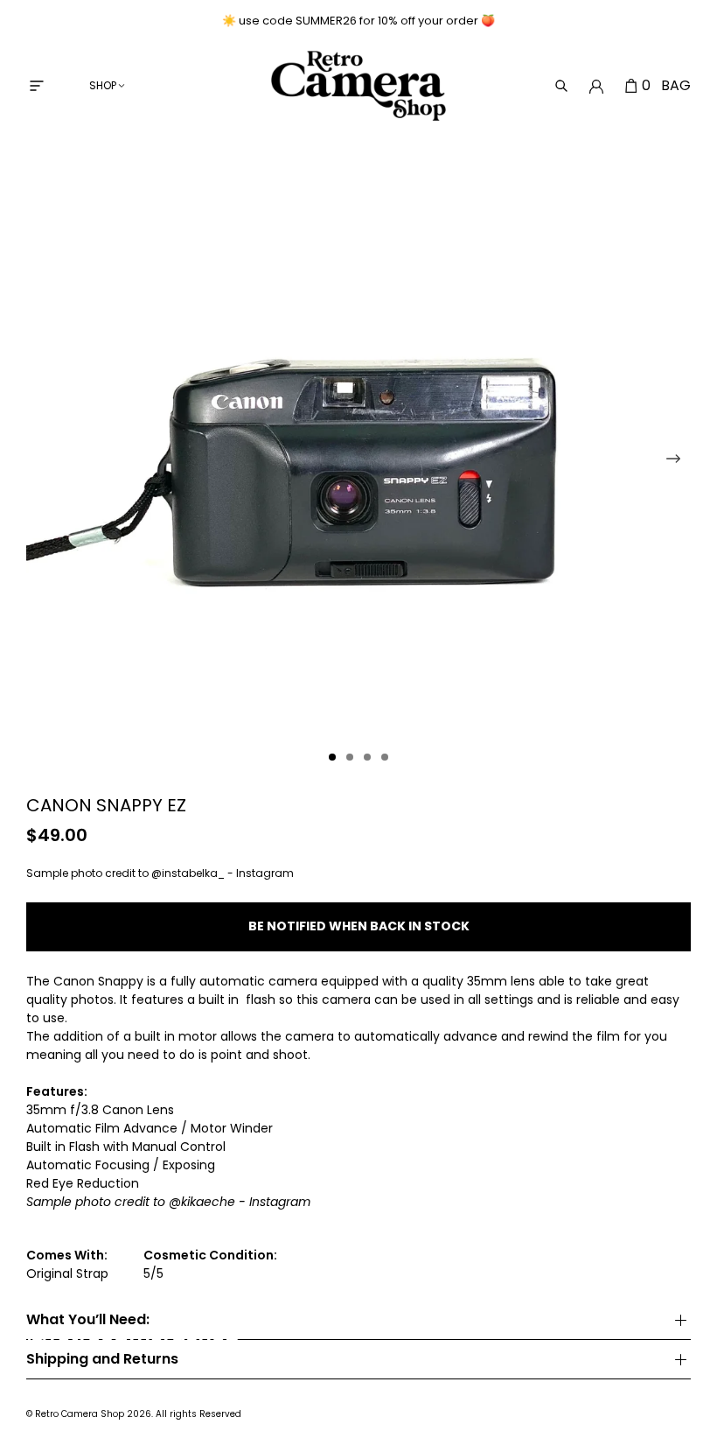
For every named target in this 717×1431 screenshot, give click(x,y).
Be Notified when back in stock (359, 926)
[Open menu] (36, 85)
